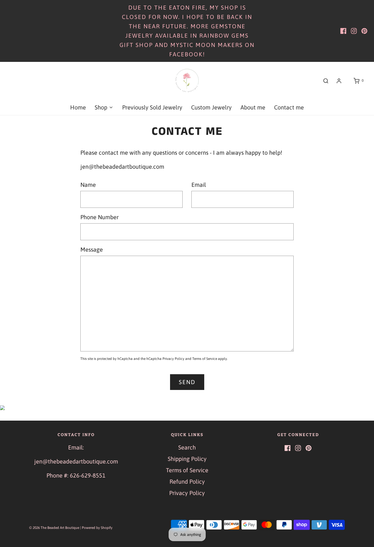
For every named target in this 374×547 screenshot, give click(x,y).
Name (88, 184)
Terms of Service (204, 359)
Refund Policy (187, 481)
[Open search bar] (326, 81)
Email (198, 184)
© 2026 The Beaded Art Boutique (54, 528)
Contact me (289, 107)
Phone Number (99, 217)
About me (252, 107)
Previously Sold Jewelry (152, 107)
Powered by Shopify (97, 528)
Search (187, 447)
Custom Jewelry (211, 107)
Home (78, 107)
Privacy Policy (173, 359)
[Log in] (338, 81)
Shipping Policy (187, 458)
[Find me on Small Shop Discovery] (187, 407)
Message (91, 249)
